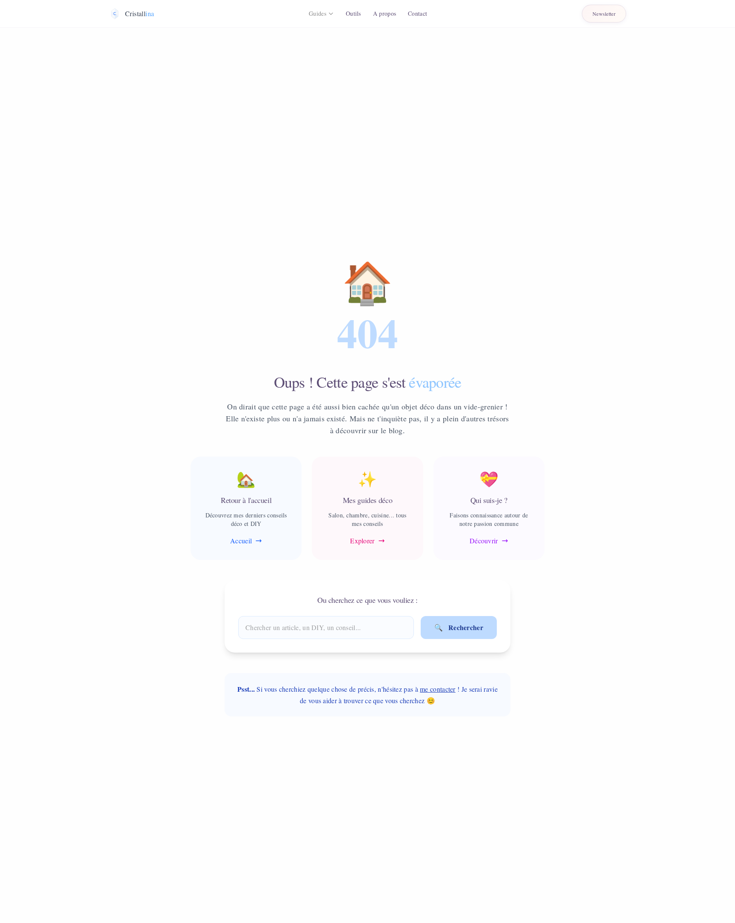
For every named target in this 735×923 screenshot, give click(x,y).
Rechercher (458, 627)
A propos (384, 13)
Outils (353, 13)
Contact (417, 13)
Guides (317, 13)
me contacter (438, 688)
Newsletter (604, 13)
